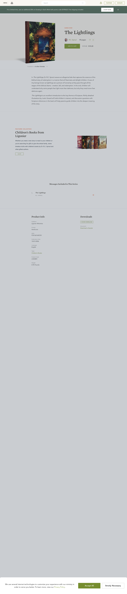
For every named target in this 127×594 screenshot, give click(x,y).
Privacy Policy (59, 587)
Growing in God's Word (43, 10)
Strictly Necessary (113, 586)
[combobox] (61, 3)
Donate (120, 3)
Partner (109, 3)
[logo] (12, 3)
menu (5, 3)
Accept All (89, 586)
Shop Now (107, 9)
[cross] (118, 10)
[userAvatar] (101, 3)
